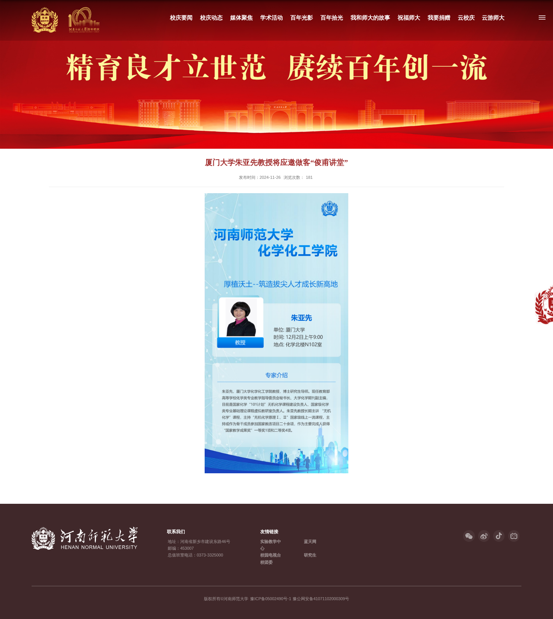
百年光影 (301, 17)
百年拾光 (332, 17)
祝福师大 (409, 17)
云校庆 (465, 17)
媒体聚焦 (241, 17)
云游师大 (493, 17)
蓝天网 (310, 541)
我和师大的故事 (370, 17)
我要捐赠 (439, 17)
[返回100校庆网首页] (65, 9)
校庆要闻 (181, 17)
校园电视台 (270, 555)
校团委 (266, 562)
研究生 (310, 555)
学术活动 (271, 17)
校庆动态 (211, 17)
